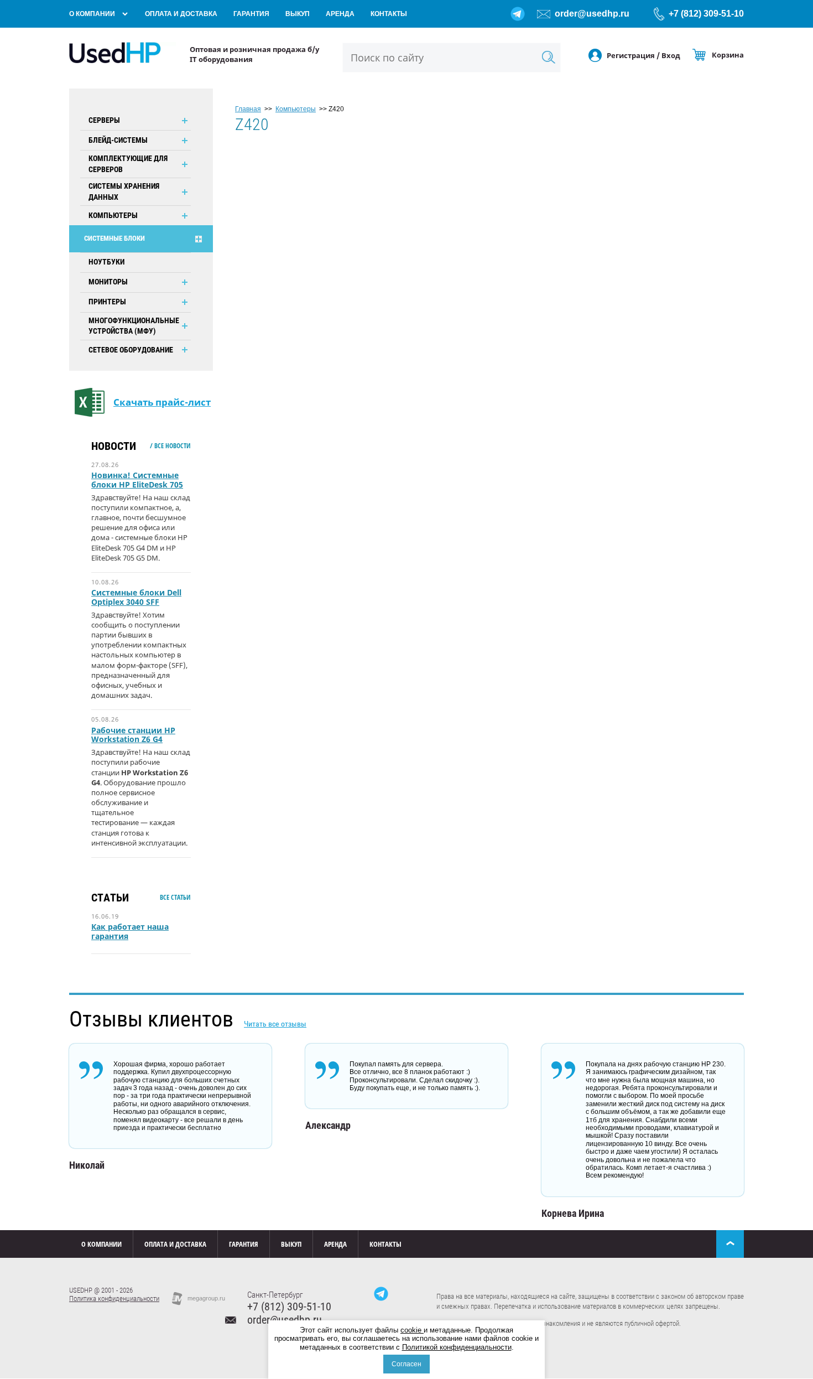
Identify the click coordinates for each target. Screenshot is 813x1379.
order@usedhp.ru (592, 13)
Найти (548, 57)
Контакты (389, 14)
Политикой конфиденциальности (457, 1347)
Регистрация (631, 55)
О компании (92, 14)
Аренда (340, 14)
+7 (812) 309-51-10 (706, 13)
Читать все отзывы (275, 1023)
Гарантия (251, 14)
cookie (412, 1330)
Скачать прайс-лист (162, 402)
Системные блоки (114, 238)
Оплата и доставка (181, 14)
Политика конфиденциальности (114, 1298)
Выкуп (297, 14)
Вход (670, 55)
